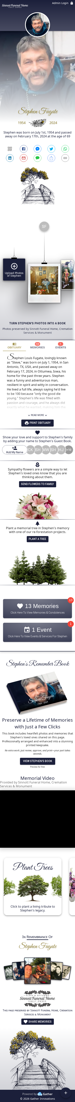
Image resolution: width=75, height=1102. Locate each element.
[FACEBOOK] (24, 149)
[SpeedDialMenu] (65, 1092)
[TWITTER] (51, 149)
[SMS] (37, 158)
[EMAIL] (24, 158)
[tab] (14, 345)
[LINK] (65, 158)
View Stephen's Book (37, 761)
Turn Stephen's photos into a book (37, 323)
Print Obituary (40, 422)
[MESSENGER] (37, 149)
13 (70, 600)
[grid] (37, 279)
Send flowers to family (37, 484)
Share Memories (40, 1021)
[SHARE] (51, 158)
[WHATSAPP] (65, 149)
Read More (37, 415)
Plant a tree (37, 538)
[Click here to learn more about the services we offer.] (37, 999)
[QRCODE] (10, 149)
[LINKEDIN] (10, 158)
